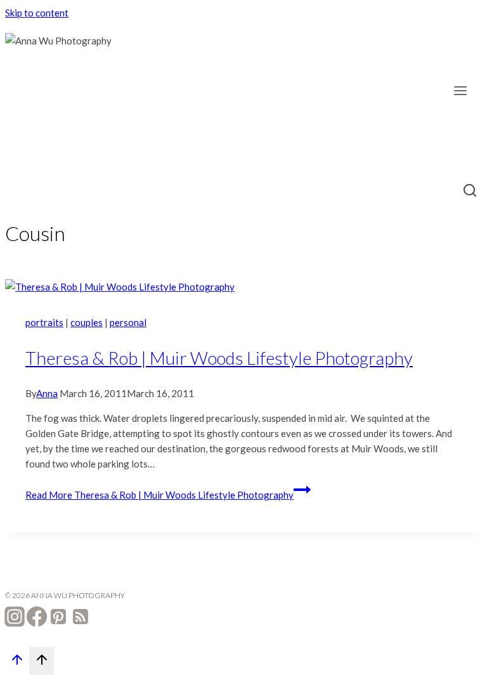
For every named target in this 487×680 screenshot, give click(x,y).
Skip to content (36, 12)
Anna (47, 393)
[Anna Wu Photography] (68, 96)
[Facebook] (36, 618)
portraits (44, 322)
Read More (159, 494)
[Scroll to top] (17, 662)
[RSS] (80, 618)
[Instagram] (14, 618)
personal (128, 322)
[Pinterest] (58, 618)
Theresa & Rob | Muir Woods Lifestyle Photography (219, 358)
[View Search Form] (470, 191)
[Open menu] (464, 90)
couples (86, 322)
